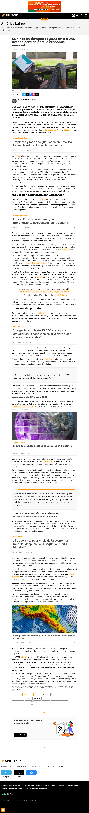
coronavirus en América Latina (22, 703)
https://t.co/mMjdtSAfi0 (31, 291)
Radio (61, 767)
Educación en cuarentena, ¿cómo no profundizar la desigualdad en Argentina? (41, 220)
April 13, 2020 (61, 295)
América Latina (20, 138)
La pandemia (50, 130)
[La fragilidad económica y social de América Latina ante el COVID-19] (44, 619)
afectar (67, 130)
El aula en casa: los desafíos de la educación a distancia (42, 445)
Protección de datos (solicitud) (12, 788)
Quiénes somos (6, 785)
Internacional (28, 695)
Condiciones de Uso (20, 785)
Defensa (42, 767)
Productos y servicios (34, 785)
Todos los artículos (23, 102)
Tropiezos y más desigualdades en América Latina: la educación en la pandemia (42, 143)
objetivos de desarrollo (22, 406)
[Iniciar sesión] (77, 15)
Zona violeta (19, 442)
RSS (24, 788)
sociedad (44, 703)
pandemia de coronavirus (59, 699)
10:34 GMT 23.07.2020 (20, 49)
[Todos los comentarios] (3, 810)
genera (49, 359)
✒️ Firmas (46, 695)
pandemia (29, 699)
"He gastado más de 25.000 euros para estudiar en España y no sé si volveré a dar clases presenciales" (42, 334)
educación (70, 695)
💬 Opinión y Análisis (57, 695)
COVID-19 (37, 699)
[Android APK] (7, 794)
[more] (74, 150)
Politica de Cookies (72, 785)
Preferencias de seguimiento (37, 788)
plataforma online (18, 699)
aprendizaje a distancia (36, 263)
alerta (23, 657)
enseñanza (36, 703)
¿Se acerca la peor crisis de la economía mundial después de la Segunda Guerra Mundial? (40, 544)
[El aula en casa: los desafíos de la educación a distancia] (44, 426)
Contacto (46, 785)
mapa (17, 156)
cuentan (65, 249)
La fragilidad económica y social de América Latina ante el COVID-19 (44, 637)
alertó (42, 199)
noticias (52, 703)
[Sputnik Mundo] (10, 17)
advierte (42, 313)
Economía (17, 536)
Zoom (39, 277)
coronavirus (45, 699)
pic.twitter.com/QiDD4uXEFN (56, 291)
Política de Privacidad (57, 785)
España (16, 326)
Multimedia (52, 767)
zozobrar (49, 461)
